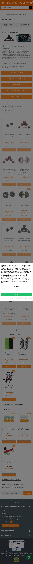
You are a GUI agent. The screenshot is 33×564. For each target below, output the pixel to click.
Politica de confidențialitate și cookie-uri (21, 298)
